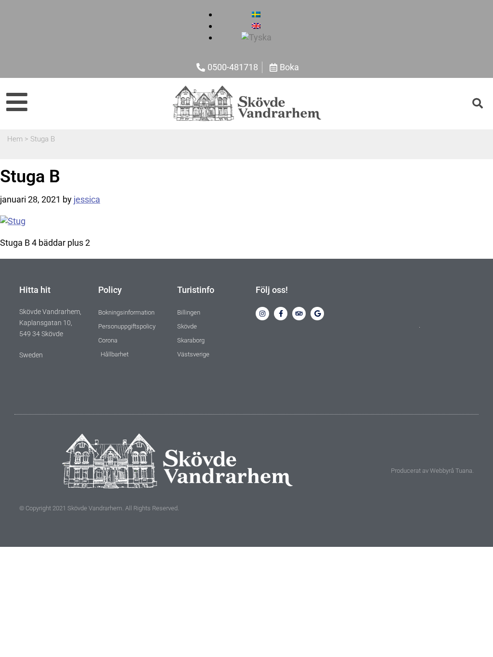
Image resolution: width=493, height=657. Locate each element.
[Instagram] (262, 313)
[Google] (317, 313)
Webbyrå (442, 470)
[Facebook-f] (280, 313)
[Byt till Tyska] (256, 37)
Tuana (463, 470)
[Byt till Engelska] (256, 26)
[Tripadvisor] (299, 313)
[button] (477, 103)
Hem (15, 139)
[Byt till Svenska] (256, 14)
